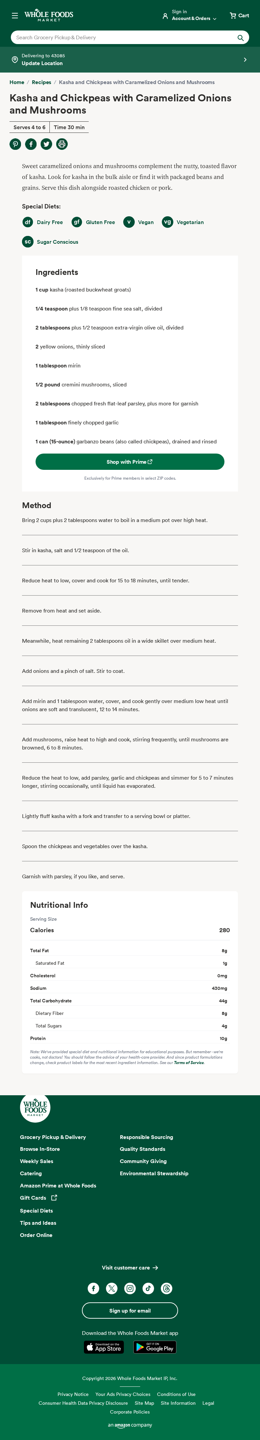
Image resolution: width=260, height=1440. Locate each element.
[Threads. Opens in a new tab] (166, 1288)
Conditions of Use (176, 1394)
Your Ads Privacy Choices (122, 1394)
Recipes (41, 82)
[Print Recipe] (62, 144)
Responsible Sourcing (146, 1137)
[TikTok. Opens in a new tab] (148, 1288)
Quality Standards (142, 1149)
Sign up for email (130, 1310)
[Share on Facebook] (31, 144)
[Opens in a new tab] (105, 1347)
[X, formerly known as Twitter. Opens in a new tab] (111, 1288)
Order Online (36, 1235)
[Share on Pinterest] (15, 144)
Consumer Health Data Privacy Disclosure (83, 1403)
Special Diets (36, 1210)
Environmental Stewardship (154, 1173)
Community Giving (143, 1161)
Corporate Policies (130, 1411)
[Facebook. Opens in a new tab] (93, 1288)
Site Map (144, 1403)
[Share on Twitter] (46, 144)
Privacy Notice (73, 1394)
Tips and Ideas (38, 1222)
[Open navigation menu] (15, 15)
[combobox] (118, 37)
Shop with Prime (127, 461)
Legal (208, 1403)
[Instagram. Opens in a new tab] (130, 1288)
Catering (31, 1173)
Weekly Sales (36, 1161)
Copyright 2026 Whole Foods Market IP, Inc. (129, 1378)
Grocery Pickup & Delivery (53, 1137)
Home (16, 82)
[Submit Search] (241, 37)
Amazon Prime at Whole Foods (58, 1185)
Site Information (178, 1403)
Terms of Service (189, 1062)
